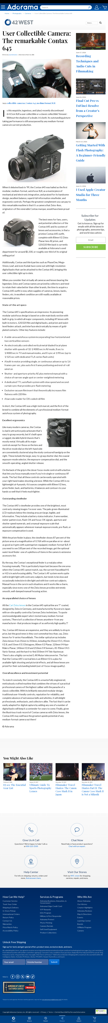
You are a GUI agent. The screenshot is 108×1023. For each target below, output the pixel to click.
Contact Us (7, 921)
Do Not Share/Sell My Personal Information (70, 1012)
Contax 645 (31, 103)
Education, (60, 901)
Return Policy (8, 917)
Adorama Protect (47, 919)
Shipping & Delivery (11, 907)
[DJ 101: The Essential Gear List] (14, 772)
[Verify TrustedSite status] (101, 1012)
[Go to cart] (104, 8)
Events (80, 917)
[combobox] (66, 7)
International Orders (11, 914)
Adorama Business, (48, 901)
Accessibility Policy (10, 931)
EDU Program (45, 913)
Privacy (43, 1012)
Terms (50, 1012)
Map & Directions (84, 914)
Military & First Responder (50, 916)
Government (45, 903)
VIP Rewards (45, 909)
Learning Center (84, 921)
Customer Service (10, 901)
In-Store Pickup (9, 911)
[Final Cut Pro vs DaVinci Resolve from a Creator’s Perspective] (91, 86)
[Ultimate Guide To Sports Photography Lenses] (41, 772)
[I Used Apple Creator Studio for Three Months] (91, 175)
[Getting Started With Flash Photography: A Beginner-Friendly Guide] (91, 130)
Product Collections (48, 932)
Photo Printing (46, 923)
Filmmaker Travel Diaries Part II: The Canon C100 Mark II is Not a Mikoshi (93, 789)
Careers (80, 931)
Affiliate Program (84, 927)
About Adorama (83, 901)
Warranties (7, 924)
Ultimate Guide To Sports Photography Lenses (40, 788)
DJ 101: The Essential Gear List (14, 786)
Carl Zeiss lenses (17, 605)
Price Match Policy (10, 927)
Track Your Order (10, 904)
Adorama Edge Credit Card (51, 906)
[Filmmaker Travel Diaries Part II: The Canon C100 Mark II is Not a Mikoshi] (93, 772)
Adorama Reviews (84, 911)
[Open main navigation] (3, 7)
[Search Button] (89, 7)
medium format (44, 103)
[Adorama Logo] (22, 7)
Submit (54, 962)
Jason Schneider (13, 54)
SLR (53, 103)
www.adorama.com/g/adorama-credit (52, 999)
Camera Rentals (46, 926)
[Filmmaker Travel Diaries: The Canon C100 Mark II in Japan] (67, 772)
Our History (82, 904)
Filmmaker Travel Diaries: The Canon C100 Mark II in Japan (66, 789)
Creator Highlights (85, 907)
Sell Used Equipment (48, 929)
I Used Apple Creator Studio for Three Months (90, 195)
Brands (80, 924)
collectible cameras (16, 103)
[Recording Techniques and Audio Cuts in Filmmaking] (91, 41)
